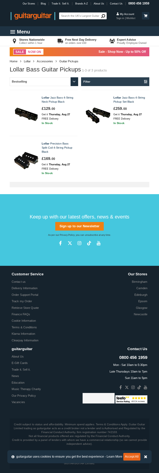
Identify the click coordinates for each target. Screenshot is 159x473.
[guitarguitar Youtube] (98, 243)
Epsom (143, 301)
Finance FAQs (21, 314)
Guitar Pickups (68, 61)
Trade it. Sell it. (21, 369)
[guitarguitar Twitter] (69, 243)
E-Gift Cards (20, 363)
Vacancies (18, 402)
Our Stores (29, 3)
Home (13, 61)
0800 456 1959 (138, 3)
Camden (141, 288)
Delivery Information (24, 288)
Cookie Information (24, 320)
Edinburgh (140, 294)
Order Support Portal (25, 294)
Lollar (27, 61)
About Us (99, 3)
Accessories (45, 61)
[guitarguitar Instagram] (79, 243)
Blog (43, 3)
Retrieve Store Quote (25, 307)
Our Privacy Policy (24, 395)
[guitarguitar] (33, 16)
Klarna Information (23, 333)
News (15, 376)
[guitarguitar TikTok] (89, 243)
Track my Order (22, 301)
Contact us (19, 281)
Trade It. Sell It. (61, 3)
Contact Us (116, 3)
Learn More (115, 456)
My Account (126, 14)
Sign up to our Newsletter (80, 226)
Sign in (120, 18)
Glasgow (141, 307)
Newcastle (140, 314)
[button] (145, 15)
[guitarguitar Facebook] (60, 243)
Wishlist (130, 18)
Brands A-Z (81, 3)
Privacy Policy (67, 235)
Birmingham (139, 281)
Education (18, 382)
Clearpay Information (25, 340)
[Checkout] (145, 16)
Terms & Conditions (24, 327)
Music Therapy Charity (26, 389)
